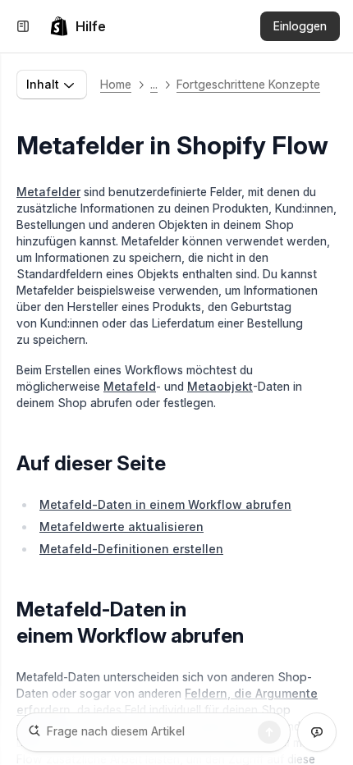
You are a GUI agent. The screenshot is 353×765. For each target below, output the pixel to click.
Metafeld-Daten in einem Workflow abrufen (165, 504)
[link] (77, 26)
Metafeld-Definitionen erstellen (131, 549)
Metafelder (48, 192)
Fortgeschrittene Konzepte (248, 84)
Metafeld (129, 386)
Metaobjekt (220, 386)
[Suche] (269, 732)
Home (115, 84)
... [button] (154, 84)
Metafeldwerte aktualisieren (121, 527)
